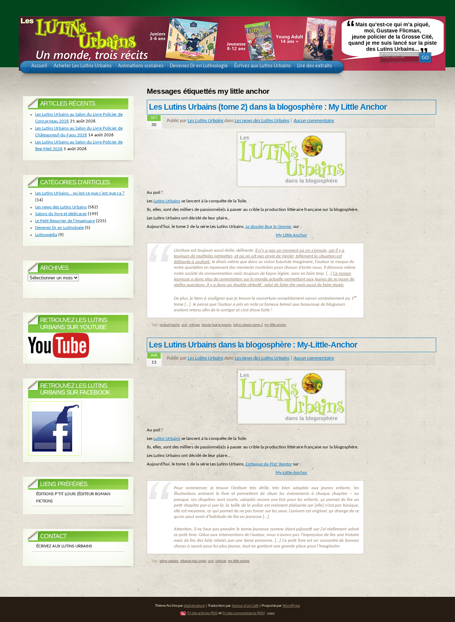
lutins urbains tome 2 (248, 325)
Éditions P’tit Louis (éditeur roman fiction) (73, 497)
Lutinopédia (46, 235)
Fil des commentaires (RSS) (244, 613)
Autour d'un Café (245, 606)
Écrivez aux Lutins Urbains (64, 546)
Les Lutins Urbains (205, 121)
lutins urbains (169, 561)
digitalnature (194, 606)
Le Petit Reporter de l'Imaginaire (65, 221)
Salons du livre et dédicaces (61, 214)
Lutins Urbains (167, 201)
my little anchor (275, 325)
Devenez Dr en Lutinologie (59, 227)
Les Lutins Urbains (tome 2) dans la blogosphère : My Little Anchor (268, 106)
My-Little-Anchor (291, 472)
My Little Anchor (291, 235)
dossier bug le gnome (216, 325)
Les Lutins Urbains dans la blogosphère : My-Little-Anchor (253, 344)
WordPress (291, 606)
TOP (271, 614)
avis (184, 325)
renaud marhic (170, 325)
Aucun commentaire (314, 121)
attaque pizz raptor (193, 561)
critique (194, 325)
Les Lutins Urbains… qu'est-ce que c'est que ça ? (79, 193)
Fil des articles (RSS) (202, 613)
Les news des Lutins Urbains (262, 121)
